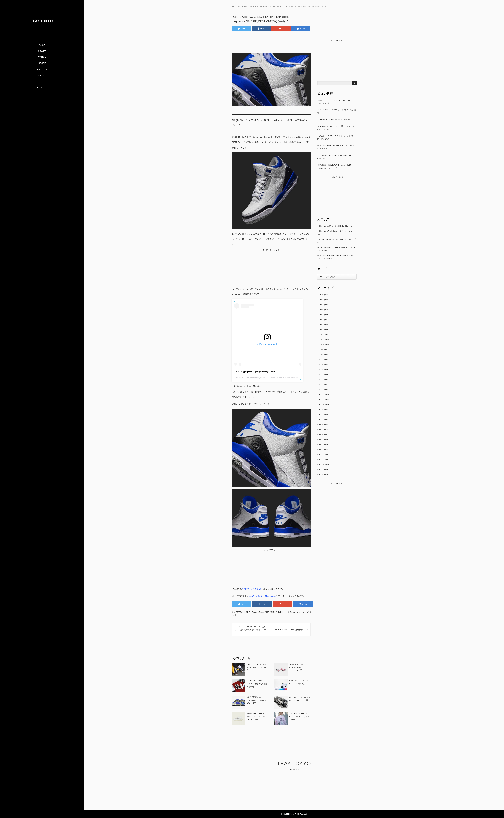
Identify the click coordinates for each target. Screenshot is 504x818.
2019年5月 (321, 429)
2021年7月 (321, 305)
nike (298, 612)
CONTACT (42, 75)
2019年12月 (321, 394)
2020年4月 (321, 375)
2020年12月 (321, 335)
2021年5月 (321, 310)
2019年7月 (321, 419)
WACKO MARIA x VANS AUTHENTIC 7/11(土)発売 (256, 667)
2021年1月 (321, 330)
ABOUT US (42, 69)
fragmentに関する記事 (252, 589)
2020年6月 (321, 365)
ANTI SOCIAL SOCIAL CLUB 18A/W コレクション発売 (299, 717)
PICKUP (42, 45)
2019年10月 (321, 404)
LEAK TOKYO (294, 763)
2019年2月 (321, 444)
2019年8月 (321, 414)
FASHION (42, 57)
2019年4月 (321, 434)
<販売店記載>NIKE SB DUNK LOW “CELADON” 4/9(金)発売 (257, 700)
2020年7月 (321, 360)
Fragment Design (255, 17)
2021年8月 (321, 300)
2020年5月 (321, 370)
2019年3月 (321, 439)
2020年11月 (321, 340)
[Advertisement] (272, 46)
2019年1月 (321, 449)
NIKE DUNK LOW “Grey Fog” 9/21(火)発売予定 (333, 120)
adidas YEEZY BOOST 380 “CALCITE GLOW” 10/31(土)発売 (256, 717)
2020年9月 (321, 350)
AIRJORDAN (236, 17)
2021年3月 (321, 320)
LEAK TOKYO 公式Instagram (262, 596)
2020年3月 (321, 380)
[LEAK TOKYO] (42, 33)
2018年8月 (321, 474)
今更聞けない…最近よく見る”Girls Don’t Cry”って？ (335, 226)
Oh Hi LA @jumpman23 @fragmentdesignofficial (255, 372)
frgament (293, 612)
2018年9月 (321, 469)
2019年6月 (321, 424)
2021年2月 (321, 325)
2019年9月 (321, 409)
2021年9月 (321, 295)
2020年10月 (321, 345)
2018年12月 (321, 454)
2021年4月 (321, 315)
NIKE (264, 17)
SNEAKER (42, 51)
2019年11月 (321, 399)
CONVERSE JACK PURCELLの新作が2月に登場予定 (257, 684)
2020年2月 (321, 384)
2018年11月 (321, 459)
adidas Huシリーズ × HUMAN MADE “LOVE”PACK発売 (298, 667)
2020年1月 (321, 389)
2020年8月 (321, 355)
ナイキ (303, 612)
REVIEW (42, 63)
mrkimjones (239, 377)
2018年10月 (321, 464)
